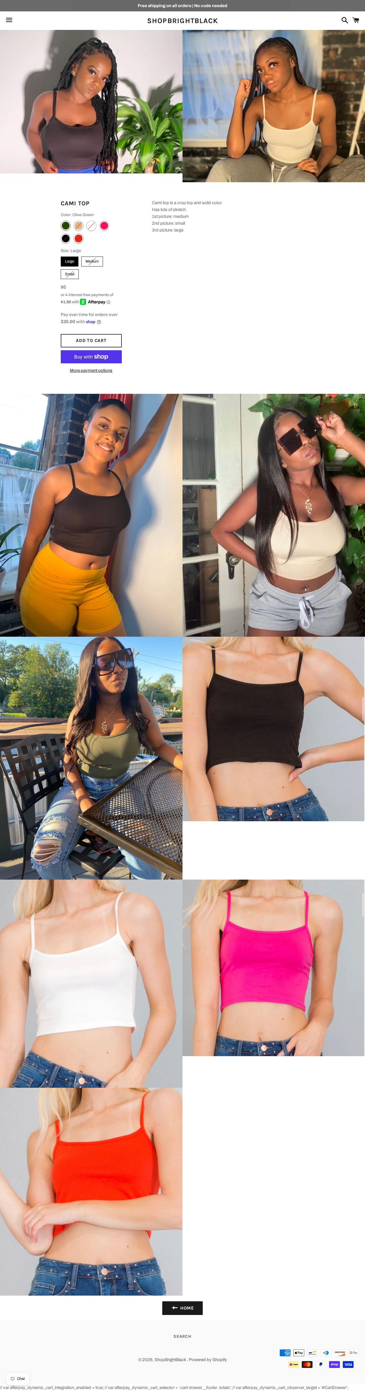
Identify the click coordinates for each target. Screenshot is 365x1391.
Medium (92, 260)
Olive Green (66, 226)
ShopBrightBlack (182, 21)
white (91, 226)
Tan (79, 226)
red (79, 238)
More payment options (91, 370)
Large (69, 260)
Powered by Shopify (208, 1359)
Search (182, 1336)
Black (66, 238)
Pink (104, 226)
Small (70, 272)
